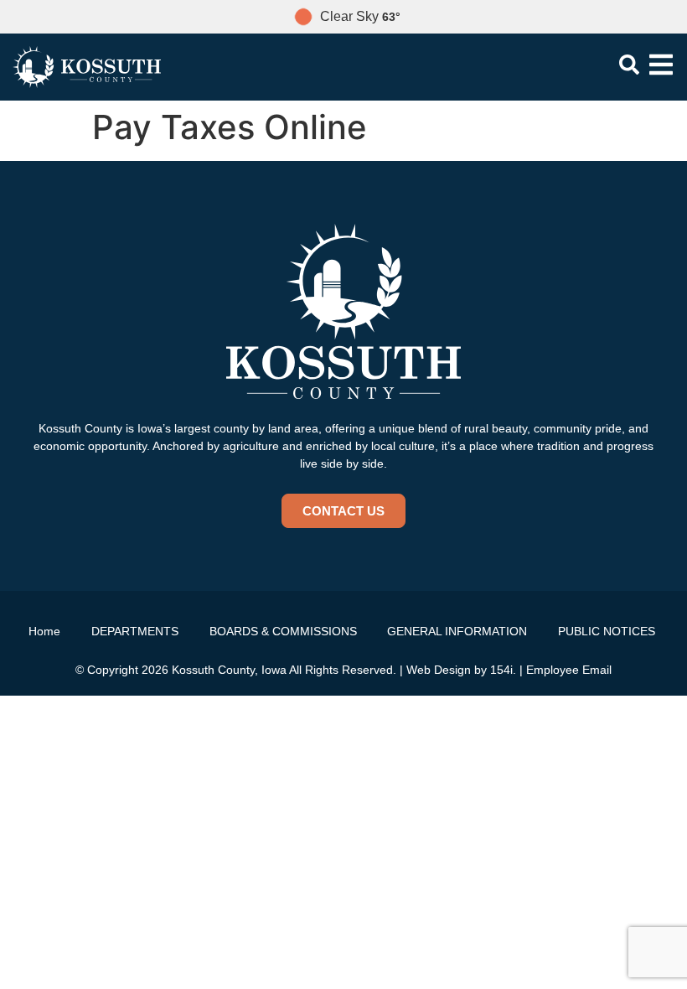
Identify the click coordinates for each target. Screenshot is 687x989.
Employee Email (569, 669)
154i (501, 669)
